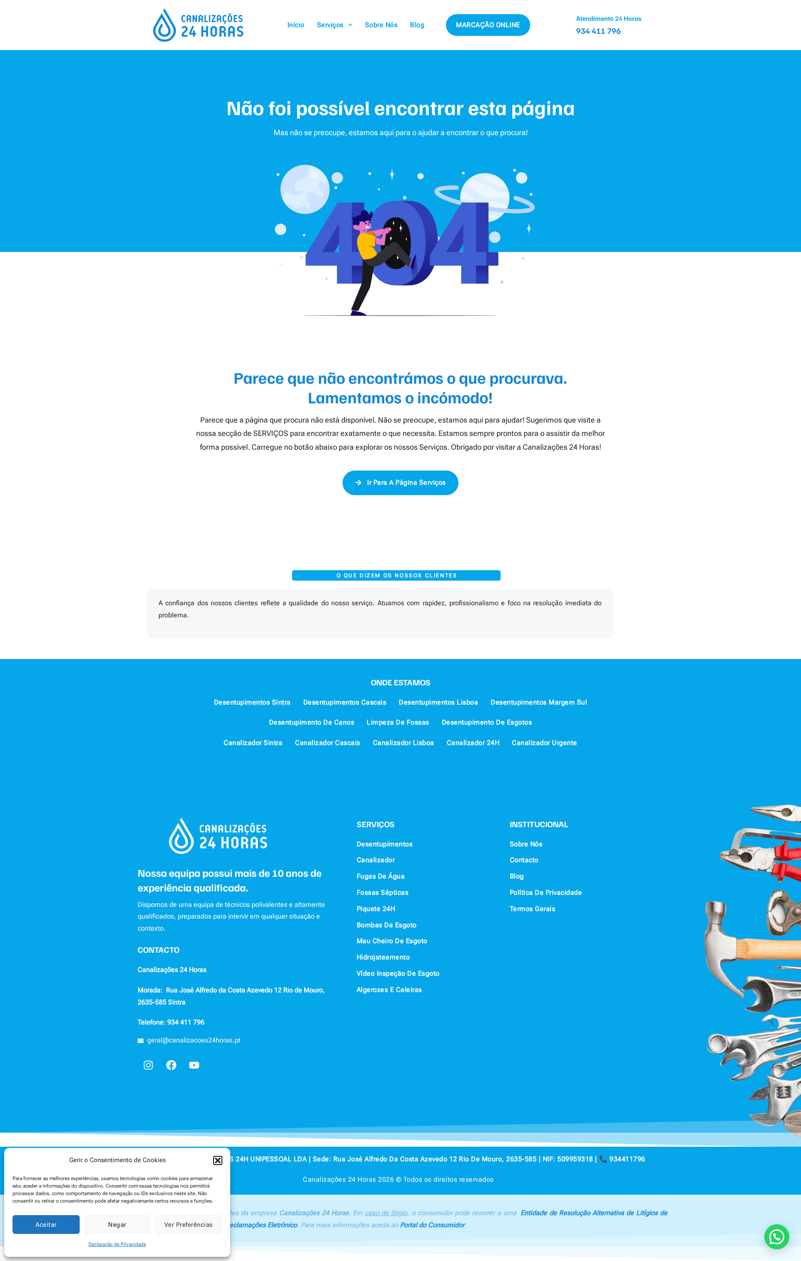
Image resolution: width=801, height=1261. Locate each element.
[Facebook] (171, 1065)
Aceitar (46, 1224)
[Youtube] (194, 1065)
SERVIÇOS (376, 823)
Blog (417, 25)
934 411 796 (598, 30)
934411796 (627, 1159)
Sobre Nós (381, 25)
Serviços (330, 25)
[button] (218, 1160)
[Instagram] (148, 1065)
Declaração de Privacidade (117, 1244)
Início (296, 25)
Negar (117, 1224)
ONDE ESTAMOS (401, 682)
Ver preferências (188, 1224)
